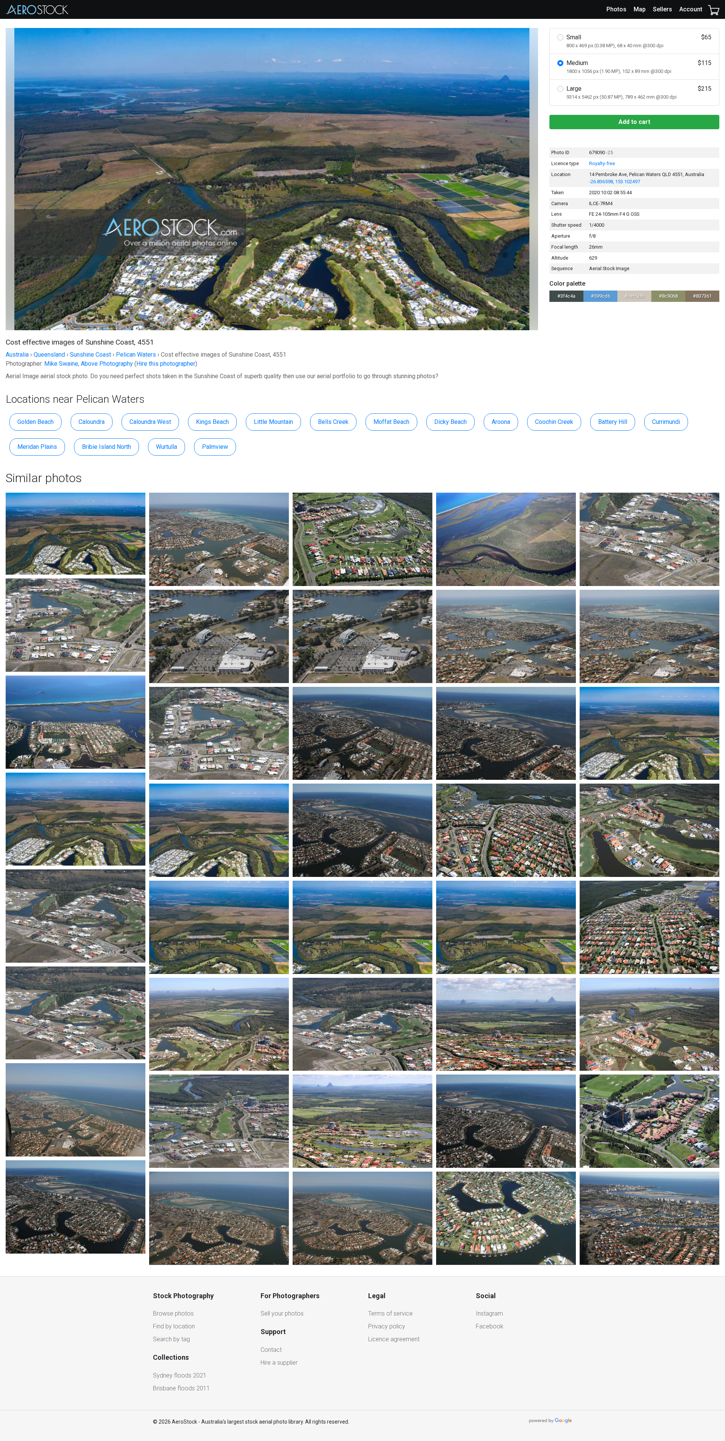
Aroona (501, 421)
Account (690, 9)
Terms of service (390, 1313)
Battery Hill (612, 421)
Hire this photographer (165, 363)
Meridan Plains (37, 446)
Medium (638, 66)
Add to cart (634, 121)
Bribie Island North (106, 446)
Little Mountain (273, 421)
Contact (271, 1349)
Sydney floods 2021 (180, 1375)
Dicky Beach (450, 421)
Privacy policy (386, 1326)
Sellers (662, 9)
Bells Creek (333, 421)
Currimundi (666, 421)
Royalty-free (602, 163)
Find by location (174, 1326)
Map (640, 9)
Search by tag (171, 1339)
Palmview (215, 446)
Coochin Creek (554, 421)
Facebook (489, 1326)
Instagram (489, 1313)
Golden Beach (35, 421)
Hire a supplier (279, 1362)
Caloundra (92, 421)
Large (638, 92)
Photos (616, 9)
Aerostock (37, 9)
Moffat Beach (391, 421)
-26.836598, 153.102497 (614, 181)
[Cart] (713, 9)
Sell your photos (282, 1313)
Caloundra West (150, 421)
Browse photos (173, 1313)
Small (638, 41)
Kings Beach (212, 421)
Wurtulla (166, 446)
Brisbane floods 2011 (181, 1388)
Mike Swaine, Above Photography (88, 363)
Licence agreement (394, 1339)
